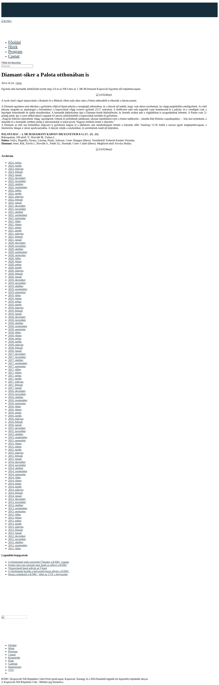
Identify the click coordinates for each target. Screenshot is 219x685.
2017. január (15, 387)
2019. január (15, 313)
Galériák (12, 12)
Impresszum (14, 666)
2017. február (15, 384)
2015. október (15, 434)
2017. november (17, 357)
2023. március (15, 168)
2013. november (17, 502)
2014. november (17, 465)
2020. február (15, 273)
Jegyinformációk (17, 9)
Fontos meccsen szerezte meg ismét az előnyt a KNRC (37, 565)
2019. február (15, 310)
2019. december (16, 279)
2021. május (14, 227)
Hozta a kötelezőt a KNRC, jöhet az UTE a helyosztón (38, 574)
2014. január (15, 496)
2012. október (15, 542)
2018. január (15, 350)
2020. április (15, 267)
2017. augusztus (17, 366)
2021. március (15, 233)
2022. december (16, 178)
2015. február (15, 455)
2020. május (14, 264)
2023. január (15, 175)
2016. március (15, 418)
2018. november (17, 320)
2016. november (17, 394)
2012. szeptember (17, 545)
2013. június (15, 517)
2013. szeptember (17, 508)
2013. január (15, 533)
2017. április (15, 378)
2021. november (17, 208)
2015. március (15, 452)
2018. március (15, 344)
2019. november (17, 283)
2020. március (15, 270)
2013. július (14, 514)
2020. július (14, 258)
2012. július (14, 548)
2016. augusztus (17, 403)
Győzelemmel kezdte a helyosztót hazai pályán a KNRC (38, 571)
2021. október (15, 212)
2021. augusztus (17, 218)
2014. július (14, 477)
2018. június (15, 335)
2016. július (14, 406)
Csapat (12, 654)
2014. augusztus (17, 474)
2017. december (16, 354)
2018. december (16, 316)
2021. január (15, 239)
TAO (11, 670)
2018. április (15, 341)
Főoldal (12, 645)
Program (12, 651)
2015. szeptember (17, 437)
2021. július (14, 221)
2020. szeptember (17, 252)
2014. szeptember (17, 471)
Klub (11, 4)
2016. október (15, 397)
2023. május (14, 162)
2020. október (15, 249)
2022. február (15, 199)
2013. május (14, 520)
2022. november (17, 181)
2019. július (14, 295)
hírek (19, 83)
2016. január (15, 425)
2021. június (15, 224)
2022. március (15, 196)
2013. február (15, 529)
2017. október (15, 360)
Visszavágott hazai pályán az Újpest (27, 568)
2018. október (15, 323)
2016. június (15, 409)
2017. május (14, 375)
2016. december (16, 391)
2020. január (15, 276)
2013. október (15, 505)
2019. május (14, 301)
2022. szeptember (17, 187)
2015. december (16, 428)
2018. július (14, 332)
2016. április (15, 415)
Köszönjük (14, 6)
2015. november (17, 431)
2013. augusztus (17, 511)
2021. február (15, 236)
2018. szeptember (17, 326)
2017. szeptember (17, 363)
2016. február (15, 421)
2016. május (14, 412)
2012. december (16, 536)
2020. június (15, 261)
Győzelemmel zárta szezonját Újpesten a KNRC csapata (38, 562)
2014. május (14, 483)
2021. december (16, 205)
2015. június (15, 443)
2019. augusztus (17, 292)
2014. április (15, 486)
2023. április (15, 165)
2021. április (15, 230)
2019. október (15, 286)
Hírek (11, 648)
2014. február (15, 492)
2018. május (14, 338)
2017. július (14, 369)
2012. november (17, 539)
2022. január (15, 202)
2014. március (15, 489)
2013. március (15, 526)
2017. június (15, 372)
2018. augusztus (17, 329)
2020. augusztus (17, 255)
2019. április (15, 304)
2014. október (15, 468)
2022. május (14, 190)
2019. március (15, 307)
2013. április (15, 523)
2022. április (15, 193)
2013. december (16, 499)
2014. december (16, 462)
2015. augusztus (17, 440)
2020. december (16, 242)
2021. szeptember (17, 215)
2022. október (15, 184)
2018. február (15, 347)
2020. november (17, 246)
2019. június (15, 298)
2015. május (14, 446)
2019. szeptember (17, 289)
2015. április (15, 449)
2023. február (15, 171)
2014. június (15, 480)
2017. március (15, 381)
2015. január (15, 458)
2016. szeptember (17, 400)
